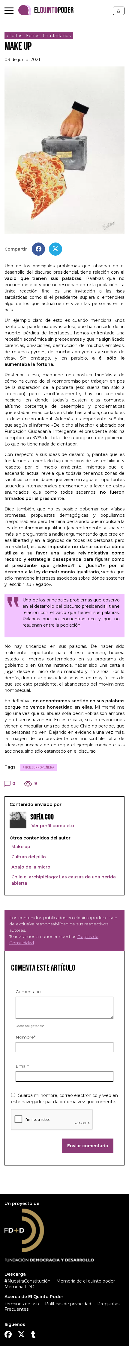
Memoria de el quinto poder (85, 1281)
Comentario (28, 991)
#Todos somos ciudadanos (39, 35)
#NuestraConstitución (27, 1281)
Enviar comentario (87, 1145)
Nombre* (25, 1037)
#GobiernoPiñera (38, 767)
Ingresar (118, 11)
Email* (22, 1066)
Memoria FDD (19, 1286)
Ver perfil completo (52, 825)
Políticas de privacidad (68, 1303)
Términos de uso (21, 1303)
